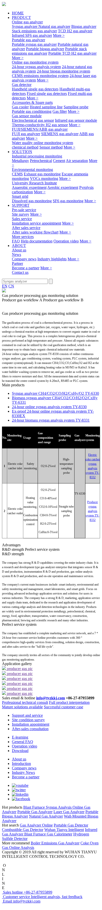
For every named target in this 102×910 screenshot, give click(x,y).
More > (59, 35)
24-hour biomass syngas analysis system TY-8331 (51, 420)
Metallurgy (20, 160)
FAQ (16, 241)
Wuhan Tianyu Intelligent (64, 830)
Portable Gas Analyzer (34, 812)
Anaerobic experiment (29, 187)
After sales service (26, 228)
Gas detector (21, 84)
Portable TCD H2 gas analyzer (72, 53)
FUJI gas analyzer (26, 134)
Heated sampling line (46, 107)
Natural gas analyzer (54, 26)
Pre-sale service (24, 210)
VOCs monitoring (44, 178)
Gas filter (59, 111)
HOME (18, 13)
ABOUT (19, 245)
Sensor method (51, 147)
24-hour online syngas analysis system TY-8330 (49, 407)
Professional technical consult (25, 702)
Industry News (23, 772)
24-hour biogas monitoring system (63, 71)
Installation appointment (30, 724)
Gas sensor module (27, 116)
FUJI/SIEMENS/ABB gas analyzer (40, 129)
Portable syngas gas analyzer (34, 44)
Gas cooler (20, 107)
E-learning (20, 737)
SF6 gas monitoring (68, 201)
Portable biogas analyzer (45, 49)
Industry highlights (52, 259)
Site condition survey (28, 720)
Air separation (77, 160)
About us (19, 250)
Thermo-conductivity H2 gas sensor (40, 125)
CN (11, 286)
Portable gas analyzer (28, 40)
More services (23, 237)
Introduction (21, 763)
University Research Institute (34, 183)
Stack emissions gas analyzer (34, 31)
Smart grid (20, 196)
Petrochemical (41, 160)
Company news (24, 259)
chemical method (25, 147)
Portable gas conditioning (31, 111)
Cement (59, 160)
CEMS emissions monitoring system (40, 76)
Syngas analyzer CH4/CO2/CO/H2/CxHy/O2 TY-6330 (55, 393)
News (16, 254)
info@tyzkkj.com (50, 698)
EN (4, 286)
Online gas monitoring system (35, 62)
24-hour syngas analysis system (36, 67)
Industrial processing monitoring (37, 156)
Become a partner (25, 268)
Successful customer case (63, 707)
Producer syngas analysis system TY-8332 (92, 511)
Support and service (27, 715)
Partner (17, 263)
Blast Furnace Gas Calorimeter (48, 834)
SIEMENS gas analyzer (59, 134)
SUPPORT (20, 205)
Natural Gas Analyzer (46, 816)
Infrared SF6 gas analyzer (32, 35)
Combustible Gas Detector (22, 830)
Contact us (20, 272)
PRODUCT (21, 17)
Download (20, 751)
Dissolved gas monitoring (32, 201)
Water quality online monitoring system (42, 143)
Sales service (22, 219)
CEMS (17, 174)
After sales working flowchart (35, 232)
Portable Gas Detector (71, 825)
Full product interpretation (69, 702)
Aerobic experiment (62, 187)
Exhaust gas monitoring (42, 174)
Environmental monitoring (32, 169)
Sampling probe (76, 107)
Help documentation (36, 241)
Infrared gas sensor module (76, 120)
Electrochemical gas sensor (33, 120)
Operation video (66, 241)
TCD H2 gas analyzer (75, 31)
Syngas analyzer (25, 26)
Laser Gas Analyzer (68, 812)
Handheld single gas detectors (35, 89)
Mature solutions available (22, 707)
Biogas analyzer (83, 26)
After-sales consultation (30, 729)
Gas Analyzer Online (36, 825)
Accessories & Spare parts (32, 102)
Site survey (20, 214)
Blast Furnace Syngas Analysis (48, 807)
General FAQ (22, 742)
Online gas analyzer (27, 22)
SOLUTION (22, 152)
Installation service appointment (36, 223)
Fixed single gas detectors (47, 93)
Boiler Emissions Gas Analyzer (55, 843)
